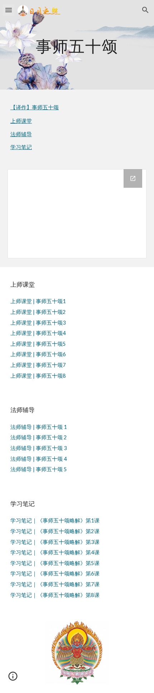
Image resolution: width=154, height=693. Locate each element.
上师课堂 (21, 121)
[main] (77, 44)
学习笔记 (21, 147)
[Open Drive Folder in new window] (133, 178)
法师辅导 (21, 134)
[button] (8, 10)
